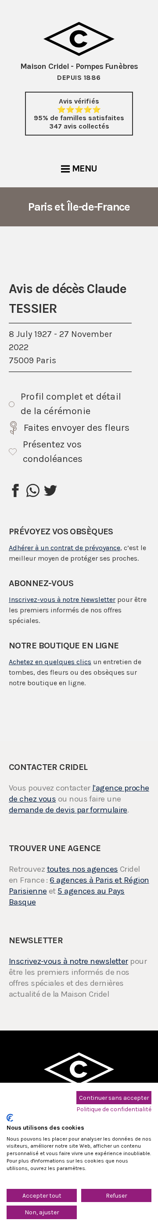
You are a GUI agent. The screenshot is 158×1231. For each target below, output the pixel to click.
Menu (84, 168)
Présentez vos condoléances (53, 452)
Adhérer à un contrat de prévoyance (64, 548)
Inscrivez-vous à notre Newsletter (62, 599)
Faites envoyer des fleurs (76, 427)
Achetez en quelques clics (50, 662)
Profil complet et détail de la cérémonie (71, 404)
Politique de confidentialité (114, 1109)
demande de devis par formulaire (68, 810)
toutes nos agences (82, 869)
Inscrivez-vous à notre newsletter (68, 961)
